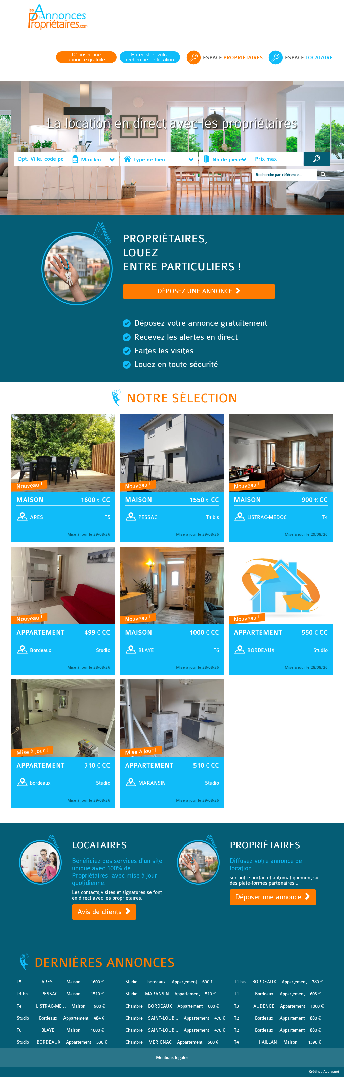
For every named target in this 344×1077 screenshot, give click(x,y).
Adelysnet (331, 1072)
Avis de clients (100, 912)
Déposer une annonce (269, 897)
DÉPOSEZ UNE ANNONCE (196, 291)
